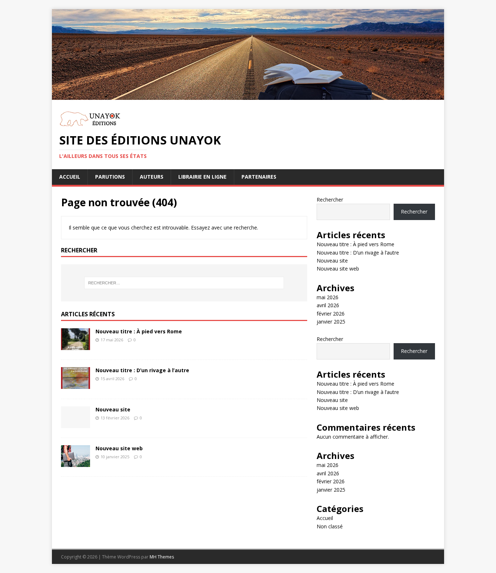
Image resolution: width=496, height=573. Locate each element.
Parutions (110, 176)
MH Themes (162, 557)
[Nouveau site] (75, 426)
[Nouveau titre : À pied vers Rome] (75, 348)
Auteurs (151, 176)
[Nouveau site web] (75, 465)
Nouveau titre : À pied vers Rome (138, 331)
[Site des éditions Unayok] (248, 97)
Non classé (330, 526)
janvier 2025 (331, 321)
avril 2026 (328, 305)
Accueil (69, 176)
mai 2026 (327, 297)
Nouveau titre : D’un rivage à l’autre (142, 370)
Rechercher (330, 199)
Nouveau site (112, 409)
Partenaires (258, 176)
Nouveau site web (119, 448)
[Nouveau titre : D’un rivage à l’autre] (75, 386)
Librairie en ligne (202, 176)
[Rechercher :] (184, 283)
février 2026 (331, 313)
